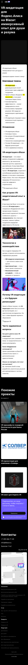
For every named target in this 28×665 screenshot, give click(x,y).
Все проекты (4, 398)
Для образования (5, 639)
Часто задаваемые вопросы (14, 148)
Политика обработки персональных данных (14, 654)
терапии (19, 315)
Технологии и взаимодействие (15, 141)
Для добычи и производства (8, 636)
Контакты (3, 616)
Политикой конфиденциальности (17, 516)
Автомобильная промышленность (10, 648)
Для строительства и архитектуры (10, 642)
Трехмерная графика (6, 602)
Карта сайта (14, 652)
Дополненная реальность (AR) (9, 592)
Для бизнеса (4, 630)
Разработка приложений (7, 599)
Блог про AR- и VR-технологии (9, 610)
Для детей (3, 633)
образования (6, 318)
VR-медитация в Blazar (12, 131)
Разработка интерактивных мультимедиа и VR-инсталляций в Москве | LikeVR (13, 595)
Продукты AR (4, 622)
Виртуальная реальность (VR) (8, 589)
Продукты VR (4, 625)
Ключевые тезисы (11, 134)
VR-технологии (14, 180)
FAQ (2, 613)
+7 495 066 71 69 (7, 539)
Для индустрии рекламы (7, 645)
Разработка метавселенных (8, 605)
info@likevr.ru (6, 543)
